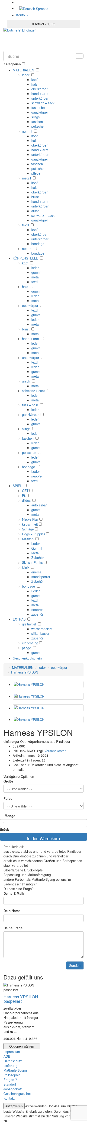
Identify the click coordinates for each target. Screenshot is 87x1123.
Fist (25, 495)
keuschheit (30, 524)
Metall (35, 553)
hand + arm (39, 93)
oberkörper (39, 89)
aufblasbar (39, 505)
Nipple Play (30, 519)
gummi (27, 131)
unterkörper (39, 98)
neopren (28, 248)
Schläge (28, 529)
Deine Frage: (13, 928)
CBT (25, 490)
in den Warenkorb (43, 838)
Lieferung (10, 1065)
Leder (35, 471)
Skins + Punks (33, 562)
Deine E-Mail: (13, 893)
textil (26, 225)
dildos (27, 500)
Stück (4, 829)
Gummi (36, 548)
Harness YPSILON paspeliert (20, 998)
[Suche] (80, 56)
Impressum (11, 1051)
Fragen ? (10, 1079)
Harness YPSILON (24, 672)
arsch (35, 210)
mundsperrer (40, 576)
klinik (26, 567)
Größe (8, 781)
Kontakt (9, 1098)
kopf (34, 79)
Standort (9, 1084)
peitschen (38, 126)
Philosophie (11, 1075)
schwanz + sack (43, 103)
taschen (37, 121)
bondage (37, 243)
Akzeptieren (14, 1106)
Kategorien (12, 64)
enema (36, 572)
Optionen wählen (21, 1046)
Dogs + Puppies (34, 534)
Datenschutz (12, 1061)
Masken (28, 539)
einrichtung (30, 643)
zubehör (37, 614)
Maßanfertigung (15, 1070)
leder (26, 75)
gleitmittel (29, 624)
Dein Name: (12, 910)
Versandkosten (55, 750)
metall (27, 178)
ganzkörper (39, 112)
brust (35, 196)
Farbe (8, 798)
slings (35, 117)
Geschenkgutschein (27, 658)
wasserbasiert (41, 628)
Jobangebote (13, 1089)
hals (34, 84)
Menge (10, 815)
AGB (6, 1056)
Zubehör (37, 557)
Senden (75, 965)
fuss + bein (39, 107)
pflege (35, 173)
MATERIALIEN (22, 667)
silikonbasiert (40, 633)
